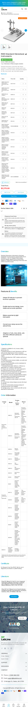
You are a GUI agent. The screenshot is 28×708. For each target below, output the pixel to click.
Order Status (5, 656)
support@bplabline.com (15, 678)
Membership (16, 628)
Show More (14, 596)
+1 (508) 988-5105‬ (13, 675)
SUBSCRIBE (21, 618)
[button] (26, 9)
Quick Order (4, 659)
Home (4, 13)
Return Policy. (21, 228)
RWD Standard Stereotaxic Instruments (10, 14)
